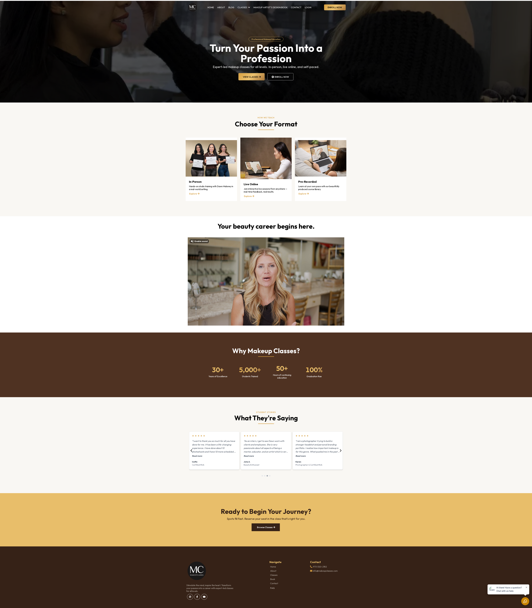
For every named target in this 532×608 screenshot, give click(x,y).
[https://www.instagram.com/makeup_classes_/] (190, 597)
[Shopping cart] (316, 7)
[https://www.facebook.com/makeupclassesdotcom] (197, 597)
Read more (197, 456)
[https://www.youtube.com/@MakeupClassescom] (204, 597)
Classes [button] (243, 7)
